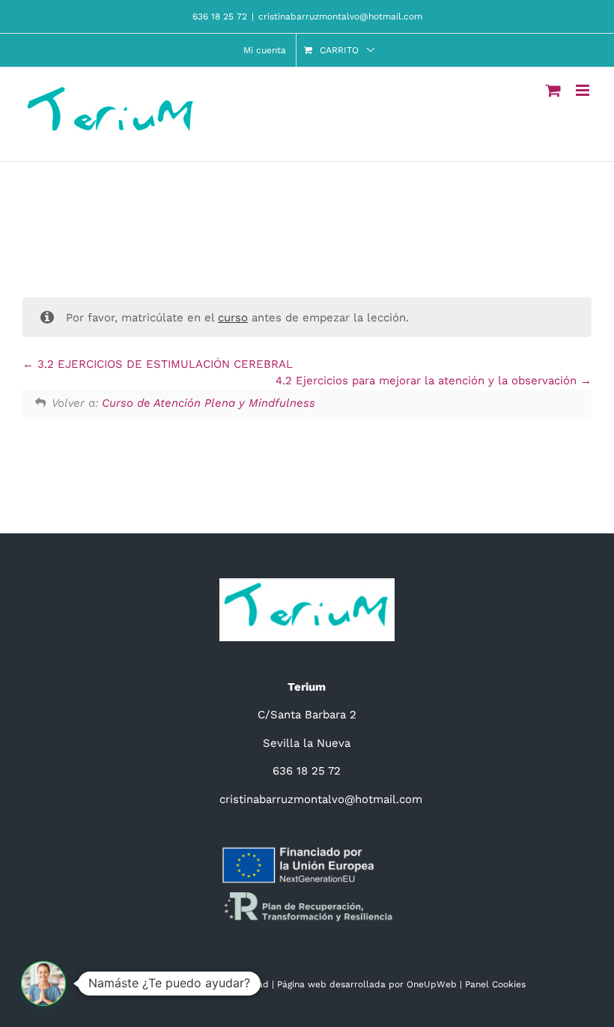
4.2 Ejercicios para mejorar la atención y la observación (428, 380)
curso (233, 317)
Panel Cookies (495, 984)
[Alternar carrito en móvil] (553, 90)
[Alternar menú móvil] (584, 90)
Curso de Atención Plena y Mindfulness (208, 403)
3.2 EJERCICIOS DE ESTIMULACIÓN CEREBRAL (163, 364)
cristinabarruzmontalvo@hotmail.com (340, 16)
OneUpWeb (432, 984)
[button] (43, 983)
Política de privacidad (221, 984)
